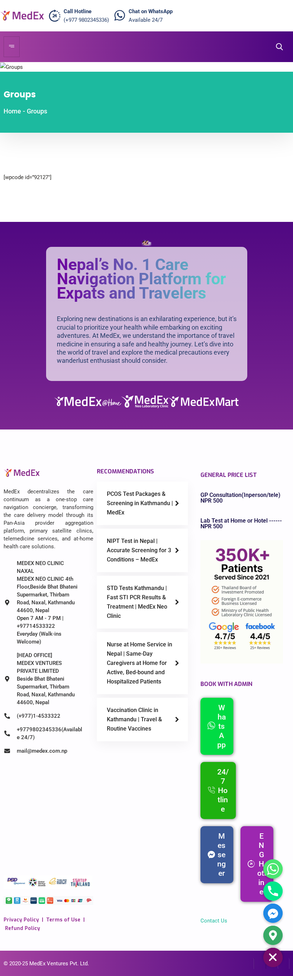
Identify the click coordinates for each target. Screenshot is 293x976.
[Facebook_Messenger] (273, 913)
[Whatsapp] (273, 869)
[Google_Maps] (273, 935)
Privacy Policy (21, 919)
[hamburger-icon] (12, 46)
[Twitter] (260, 963)
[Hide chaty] (273, 957)
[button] (277, 47)
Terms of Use (63, 919)
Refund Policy (22, 928)
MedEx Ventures (48, 963)
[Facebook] (248, 963)
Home (12, 111)
